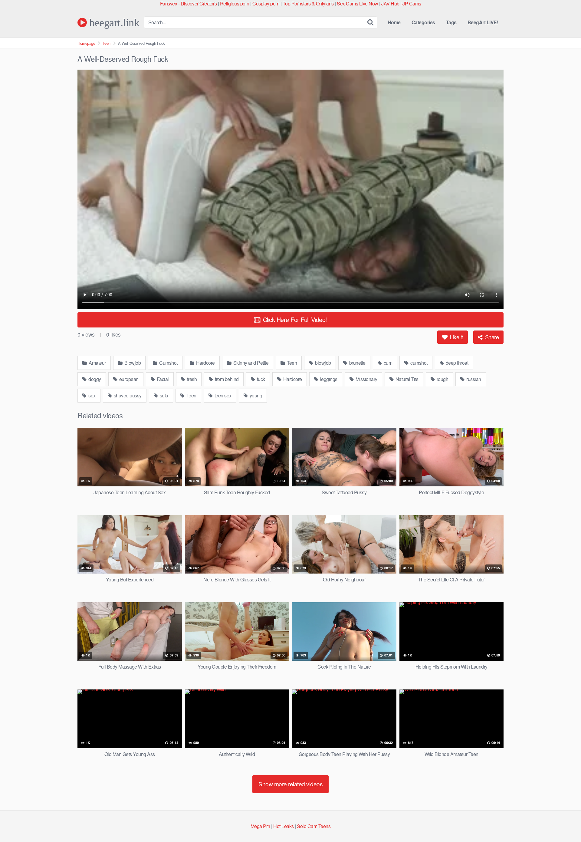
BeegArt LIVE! (483, 22)
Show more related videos (290, 784)
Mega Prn (260, 826)
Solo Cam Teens (313, 826)
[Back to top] (564, 822)
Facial (162, 379)
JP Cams (411, 3)
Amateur (97, 362)
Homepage (86, 43)
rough (441, 379)
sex (91, 395)
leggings (328, 379)
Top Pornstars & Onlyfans (308, 3)
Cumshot (168, 362)
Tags (451, 22)
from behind (226, 379)
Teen (106, 43)
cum (387, 362)
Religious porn (234, 3)
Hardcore (205, 362)
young (255, 395)
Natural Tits (406, 379)
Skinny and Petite (250, 362)
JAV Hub (390, 3)
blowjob (322, 362)
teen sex (222, 395)
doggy (94, 379)
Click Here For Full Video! (294, 319)
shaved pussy (127, 395)
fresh (191, 379)
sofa (163, 395)
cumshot (418, 362)
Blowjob (132, 362)
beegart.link (113, 22)
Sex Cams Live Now (357, 3)
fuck (260, 379)
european (128, 379)
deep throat (456, 362)
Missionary (365, 379)
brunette (357, 362)
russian (473, 379)
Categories (423, 22)
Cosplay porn (265, 3)
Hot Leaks (283, 826)
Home (394, 22)
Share (491, 337)
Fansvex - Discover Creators (188, 3)
